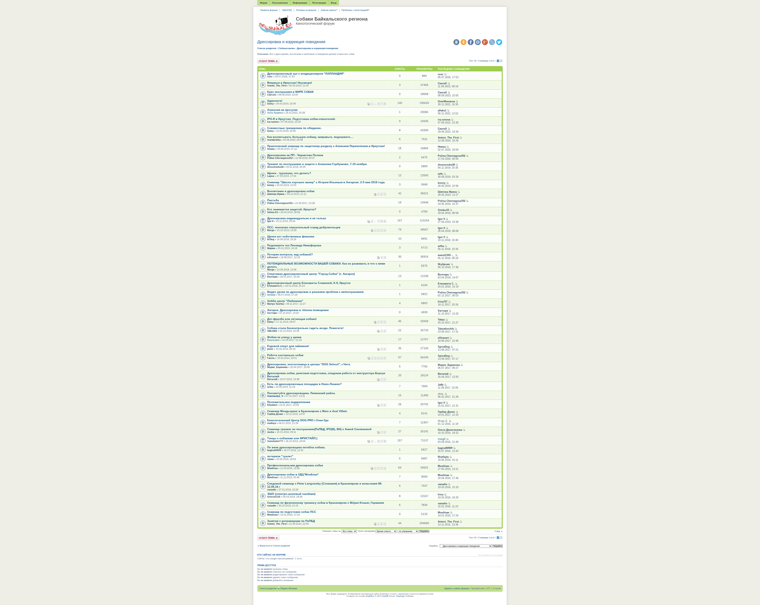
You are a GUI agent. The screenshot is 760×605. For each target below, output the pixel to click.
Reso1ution (273, 340)
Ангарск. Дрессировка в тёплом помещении (298, 310)
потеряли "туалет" (280, 456)
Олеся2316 (273, 496)
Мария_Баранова (277, 367)
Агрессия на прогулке (282, 109)
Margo (270, 230)
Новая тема (263, 60)
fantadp (271, 294)
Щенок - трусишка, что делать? (289, 173)
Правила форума (269, 10)
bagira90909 (274, 450)
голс (270, 76)
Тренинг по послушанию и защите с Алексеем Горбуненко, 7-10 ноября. (317, 164)
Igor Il (270, 221)
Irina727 (442, 301)
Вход (333, 3)
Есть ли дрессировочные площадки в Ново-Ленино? (304, 384)
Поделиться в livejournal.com (492, 42)
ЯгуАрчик (444, 264)
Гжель (271, 358)
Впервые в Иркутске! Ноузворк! (289, 82)
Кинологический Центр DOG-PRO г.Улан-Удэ (298, 420)
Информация (300, 3)
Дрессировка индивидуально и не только (296, 218)
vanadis (271, 489)
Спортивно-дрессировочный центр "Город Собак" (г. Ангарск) (311, 273)
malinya (271, 423)
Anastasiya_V (275, 396)
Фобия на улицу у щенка (284, 337)
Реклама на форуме (306, 10)
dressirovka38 (275, 167)
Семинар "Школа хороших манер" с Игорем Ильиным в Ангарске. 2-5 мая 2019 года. (326, 182)
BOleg (270, 239)
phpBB (385, 596)
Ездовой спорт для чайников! (288, 346)
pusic (270, 349)
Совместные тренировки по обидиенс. (294, 128)
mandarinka (274, 139)
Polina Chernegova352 (280, 158)
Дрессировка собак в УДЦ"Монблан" (293, 474)
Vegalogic (400, 596)
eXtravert (272, 257)
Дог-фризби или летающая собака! (292, 319)
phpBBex (370, 596)
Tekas (441, 319)
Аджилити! (274, 100)
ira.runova (273, 121)
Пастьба (273, 200)
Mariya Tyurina (275, 303)
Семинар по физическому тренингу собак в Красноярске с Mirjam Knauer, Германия (325, 502)
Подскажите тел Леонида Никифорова (294, 245)
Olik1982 (272, 331)
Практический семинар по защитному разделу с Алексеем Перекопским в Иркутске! (326, 146)
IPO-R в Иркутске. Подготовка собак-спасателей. (301, 118)
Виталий (272, 379)
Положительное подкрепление (288, 402)
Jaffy (441, 384)
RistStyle (443, 456)
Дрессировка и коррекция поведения (291, 42)
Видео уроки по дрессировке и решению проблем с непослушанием (315, 291)
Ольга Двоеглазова (450, 429)
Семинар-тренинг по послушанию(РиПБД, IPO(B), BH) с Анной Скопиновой (319, 429)
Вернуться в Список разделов (275, 545)
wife (440, 173)
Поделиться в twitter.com (499, 42)
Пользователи (280, 3)
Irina (440, 494)
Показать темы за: (332, 531)
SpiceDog (444, 346)
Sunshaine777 (275, 441)
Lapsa (270, 176)
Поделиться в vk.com (456, 42)
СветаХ (442, 83)
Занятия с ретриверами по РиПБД (291, 520)
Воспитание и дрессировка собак (290, 191)
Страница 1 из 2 (486, 61)
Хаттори (272, 313)
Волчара (272, 276)
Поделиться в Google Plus (485, 42)
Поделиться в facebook (471, 42)
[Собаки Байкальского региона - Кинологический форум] (275, 25)
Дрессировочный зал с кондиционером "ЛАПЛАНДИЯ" (305, 73)
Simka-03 (272, 212)
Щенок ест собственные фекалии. (291, 236)
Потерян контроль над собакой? (290, 254)
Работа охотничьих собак (285, 355)
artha (441, 246)
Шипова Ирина (275, 194)
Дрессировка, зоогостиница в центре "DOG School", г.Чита (308, 364)
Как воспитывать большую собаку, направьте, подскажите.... (310, 136)
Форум (263, 3)
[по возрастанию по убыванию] (414, 531)
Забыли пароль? (329, 10)
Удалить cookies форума (456, 588)
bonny (270, 185)
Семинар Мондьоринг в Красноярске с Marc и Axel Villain (307, 411)
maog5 (442, 438)
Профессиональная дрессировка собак (295, 465)
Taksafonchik (446, 328)
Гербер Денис (275, 414)
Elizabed (272, 405)
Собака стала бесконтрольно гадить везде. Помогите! (305, 328)
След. (497, 531)
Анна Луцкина (275, 112)
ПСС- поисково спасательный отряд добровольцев (303, 227)
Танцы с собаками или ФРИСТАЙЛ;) (292, 438)
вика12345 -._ (446, 255)
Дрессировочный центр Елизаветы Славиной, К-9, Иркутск (309, 282)
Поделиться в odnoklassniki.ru (463, 42)
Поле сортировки (367, 531)
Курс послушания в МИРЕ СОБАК (290, 91)
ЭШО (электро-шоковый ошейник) (291, 493)
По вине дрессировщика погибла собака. (296, 447)
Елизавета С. (275, 285)
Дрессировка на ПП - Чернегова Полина (295, 155)
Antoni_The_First (277, 85)
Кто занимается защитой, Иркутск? (291, 209)
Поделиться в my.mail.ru (478, 42)
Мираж (271, 248)
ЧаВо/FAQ (287, 10)
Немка (271, 149)
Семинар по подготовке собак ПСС (291, 511)
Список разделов (266, 48)
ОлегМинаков (446, 101)
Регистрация (319, 3)
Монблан (272, 468)
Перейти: (433, 546)
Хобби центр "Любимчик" (285, 300)
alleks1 (442, 110)
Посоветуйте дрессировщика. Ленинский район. (301, 393)
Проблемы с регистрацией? (355, 10)
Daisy (270, 103)
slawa (270, 459)
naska (270, 432)
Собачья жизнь (286, 48)
